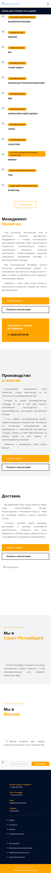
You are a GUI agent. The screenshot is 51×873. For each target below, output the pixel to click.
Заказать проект (14, 300)
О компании (13, 824)
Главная (11, 820)
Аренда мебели (14, 843)
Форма (19, 11)
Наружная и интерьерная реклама (20, 848)
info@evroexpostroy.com (18, 803)
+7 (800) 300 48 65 (16, 787)
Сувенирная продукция (17, 857)
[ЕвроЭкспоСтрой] (11, 4)
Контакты (12, 829)
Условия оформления (16, 834)
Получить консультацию (18, 309)
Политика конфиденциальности (26, 870)
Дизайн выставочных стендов (19, 852)
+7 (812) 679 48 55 (18, 334)
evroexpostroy (14, 811)
